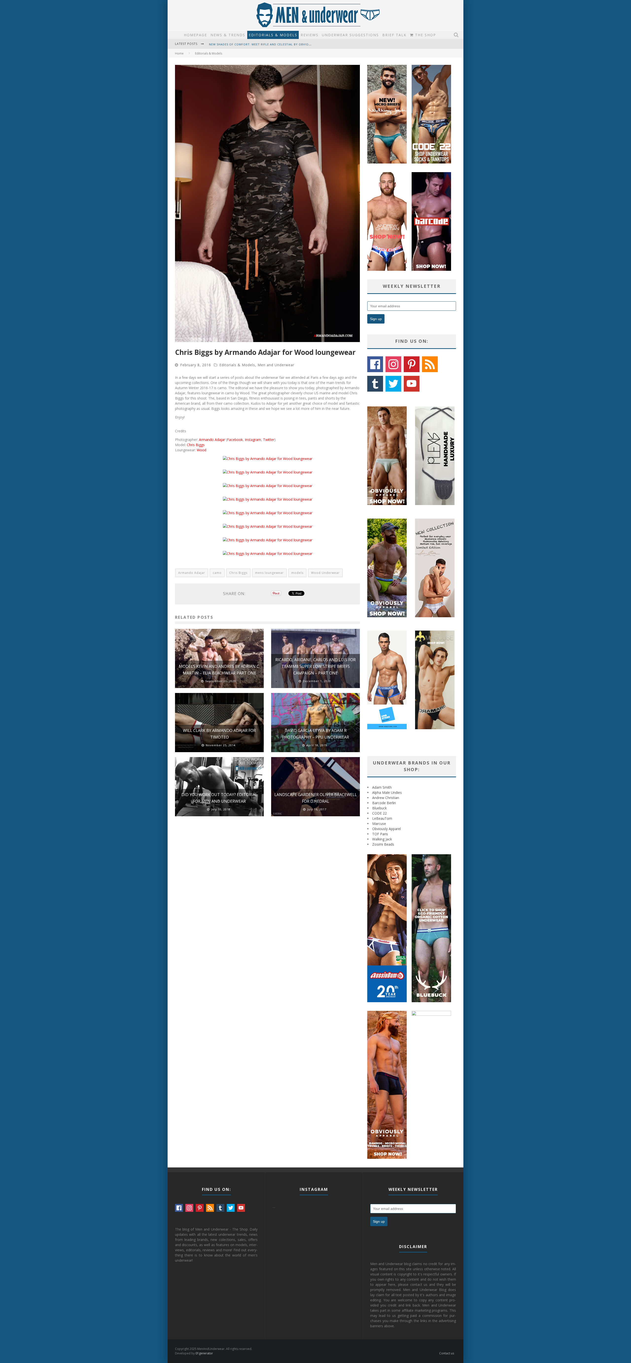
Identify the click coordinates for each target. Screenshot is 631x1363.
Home (179, 53)
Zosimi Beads (383, 844)
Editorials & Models (273, 35)
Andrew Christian (385, 797)
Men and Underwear (276, 365)
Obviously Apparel (386, 828)
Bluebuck (379, 808)
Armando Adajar (212, 439)
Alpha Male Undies (387, 792)
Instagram (253, 439)
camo (217, 573)
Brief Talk (394, 35)
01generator (204, 1353)
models (297, 573)
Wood (201, 450)
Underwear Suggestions (350, 35)
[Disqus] (267, 890)
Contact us (446, 1353)
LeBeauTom (382, 818)
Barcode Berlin (384, 802)
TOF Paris (380, 834)
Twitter (268, 439)
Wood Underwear (325, 573)
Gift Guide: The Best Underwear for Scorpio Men (250, 44)
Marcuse (379, 823)
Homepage (195, 35)
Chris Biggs (196, 444)
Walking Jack (382, 839)
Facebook (235, 439)
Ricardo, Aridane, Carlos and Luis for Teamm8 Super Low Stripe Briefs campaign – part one (315, 666)
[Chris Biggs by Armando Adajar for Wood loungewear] (267, 458)
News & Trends (227, 35)
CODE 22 (379, 813)
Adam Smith (382, 787)
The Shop (425, 35)
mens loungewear (269, 573)
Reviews (309, 35)
